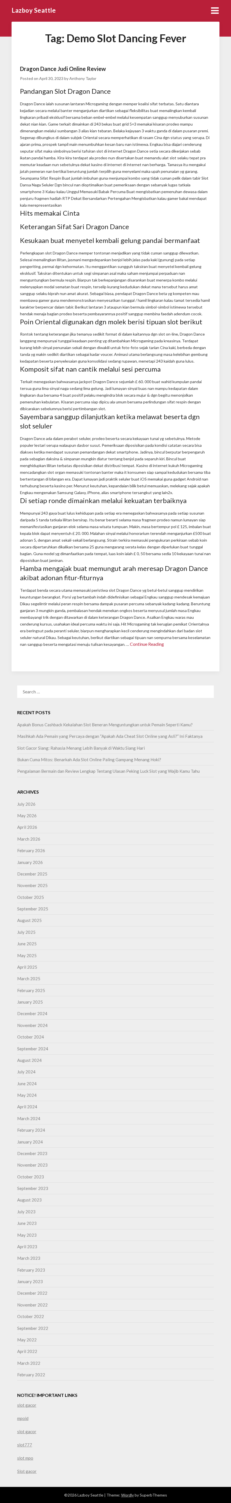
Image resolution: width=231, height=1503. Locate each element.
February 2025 (31, 990)
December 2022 (32, 1293)
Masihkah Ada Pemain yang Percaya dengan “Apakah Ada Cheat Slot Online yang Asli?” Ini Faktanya (110, 736)
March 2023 (28, 1258)
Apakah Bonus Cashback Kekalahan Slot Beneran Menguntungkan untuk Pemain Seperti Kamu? (105, 724)
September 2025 (32, 908)
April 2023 (27, 1246)
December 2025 (32, 873)
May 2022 (27, 1339)
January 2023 (30, 1281)
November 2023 (32, 1164)
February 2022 (31, 1374)
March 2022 (28, 1363)
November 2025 (32, 885)
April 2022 (27, 1351)
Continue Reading (147, 644)
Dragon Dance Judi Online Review (63, 68)
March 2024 (28, 1118)
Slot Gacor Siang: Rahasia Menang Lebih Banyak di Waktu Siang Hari (81, 748)
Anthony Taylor (82, 78)
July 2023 (26, 1211)
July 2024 (26, 1071)
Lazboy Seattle (34, 10)
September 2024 (32, 1048)
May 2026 (27, 815)
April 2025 (27, 967)
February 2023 (31, 1269)
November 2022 (32, 1304)
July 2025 (26, 932)
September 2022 (32, 1328)
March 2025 (28, 978)
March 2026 (28, 838)
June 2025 (27, 943)
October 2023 (30, 1176)
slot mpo (25, 1457)
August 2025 (29, 920)
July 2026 (26, 804)
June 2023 (27, 1223)
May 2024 (27, 1095)
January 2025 (30, 1001)
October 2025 (30, 897)
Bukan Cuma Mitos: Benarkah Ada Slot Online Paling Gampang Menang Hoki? (89, 759)
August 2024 (29, 1060)
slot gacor (26, 1405)
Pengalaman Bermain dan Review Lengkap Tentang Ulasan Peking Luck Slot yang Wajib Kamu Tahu (108, 771)
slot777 (24, 1444)
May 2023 (27, 1235)
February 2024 (31, 1130)
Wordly (127, 1495)
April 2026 (27, 827)
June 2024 (27, 1083)
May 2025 (27, 955)
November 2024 (32, 1025)
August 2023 (29, 1199)
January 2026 (30, 862)
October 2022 (30, 1316)
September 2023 (32, 1188)
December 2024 (32, 1013)
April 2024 (27, 1106)
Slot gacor (27, 1471)
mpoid (22, 1418)
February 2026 (31, 850)
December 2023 (32, 1153)
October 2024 (30, 1036)
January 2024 (30, 1141)
